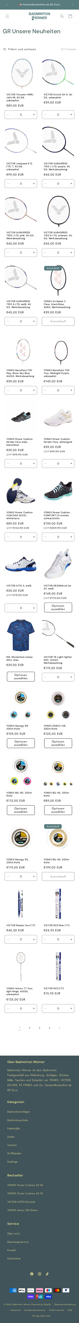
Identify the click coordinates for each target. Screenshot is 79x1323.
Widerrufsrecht (56, 1310)
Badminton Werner (21, 1304)
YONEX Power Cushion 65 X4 (25, 1185)
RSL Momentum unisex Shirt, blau (19, 659)
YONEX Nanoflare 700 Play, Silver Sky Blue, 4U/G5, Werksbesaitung (20, 373)
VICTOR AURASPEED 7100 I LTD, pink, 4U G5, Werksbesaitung (20, 235)
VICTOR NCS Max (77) (57, 925)
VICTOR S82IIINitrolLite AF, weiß (57, 587)
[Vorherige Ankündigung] (7, 5)
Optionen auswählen (58, 607)
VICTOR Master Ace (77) (20, 925)
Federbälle (13, 1128)
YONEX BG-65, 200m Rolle (56, 794)
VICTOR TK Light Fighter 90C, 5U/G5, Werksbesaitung (58, 660)
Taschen (12, 1145)
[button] (7, 16)
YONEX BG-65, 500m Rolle (56, 861)
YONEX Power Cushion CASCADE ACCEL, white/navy (19, 515)
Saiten (11, 1137)
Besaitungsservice (17, 1242)
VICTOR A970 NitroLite (21, 1202)
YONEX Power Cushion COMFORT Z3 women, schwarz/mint (57, 515)
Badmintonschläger (18, 1112)
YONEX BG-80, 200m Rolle (19, 794)
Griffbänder (14, 1153)
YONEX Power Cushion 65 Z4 (25, 1193)
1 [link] (19, 1028)
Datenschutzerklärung (65, 1304)
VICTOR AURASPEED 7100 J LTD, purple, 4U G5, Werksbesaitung (57, 166)
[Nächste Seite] (59, 1028)
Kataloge (12, 1161)
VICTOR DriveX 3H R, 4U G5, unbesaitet (58, 96)
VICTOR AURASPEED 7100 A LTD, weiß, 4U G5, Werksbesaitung (18, 304)
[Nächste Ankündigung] (72, 5)
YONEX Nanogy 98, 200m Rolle (17, 727)
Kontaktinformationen (35, 1310)
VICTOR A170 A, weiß (18, 585)
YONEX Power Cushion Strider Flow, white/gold (58, 441)
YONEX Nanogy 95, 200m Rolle (17, 861)
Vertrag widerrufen (41, 1315)
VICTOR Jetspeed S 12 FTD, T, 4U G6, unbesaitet (19, 166)
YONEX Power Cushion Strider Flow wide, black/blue (19, 442)
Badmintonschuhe (17, 1120)
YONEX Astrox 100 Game (22, 1210)
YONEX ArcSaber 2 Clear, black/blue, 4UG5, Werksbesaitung (57, 304)
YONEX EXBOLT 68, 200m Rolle (55, 727)
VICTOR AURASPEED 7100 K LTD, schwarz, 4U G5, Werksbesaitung (58, 235)
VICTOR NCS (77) (54, 988)
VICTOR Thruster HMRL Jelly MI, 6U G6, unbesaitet (20, 97)
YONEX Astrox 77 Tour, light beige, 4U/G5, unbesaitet (19, 991)
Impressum (15, 1310)
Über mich (13, 1233)
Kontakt (11, 1250)
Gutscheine (14, 1258)
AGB (70, 1310)
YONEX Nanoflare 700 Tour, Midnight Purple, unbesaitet (57, 373)
